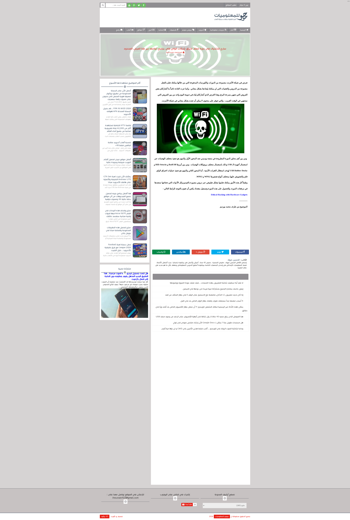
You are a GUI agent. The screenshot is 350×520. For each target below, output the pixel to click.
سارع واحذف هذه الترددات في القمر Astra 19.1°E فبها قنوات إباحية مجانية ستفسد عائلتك (118, 213)
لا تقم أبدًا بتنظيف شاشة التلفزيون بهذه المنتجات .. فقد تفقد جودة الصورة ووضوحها (206, 283)
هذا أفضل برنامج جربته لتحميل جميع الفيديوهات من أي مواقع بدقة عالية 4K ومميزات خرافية (117, 196)
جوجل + (199, 252)
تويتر (219, 252)
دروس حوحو (187, 30)
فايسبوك (173, 30)
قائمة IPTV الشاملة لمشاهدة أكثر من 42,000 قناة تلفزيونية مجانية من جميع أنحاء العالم (118, 128)
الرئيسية (243, 30)
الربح (150, 30)
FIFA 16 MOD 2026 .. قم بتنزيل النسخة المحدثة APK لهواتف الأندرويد (117, 111)
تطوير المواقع (231, 5)
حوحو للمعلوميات (222, 516)
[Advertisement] (152, 17)
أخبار (232, 30)
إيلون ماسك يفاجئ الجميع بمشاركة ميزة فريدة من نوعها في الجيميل (213, 289)
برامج (118, 30)
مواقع (140, 30)
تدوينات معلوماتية (217, 30)
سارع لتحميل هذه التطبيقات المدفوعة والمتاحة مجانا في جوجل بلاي (118, 230)
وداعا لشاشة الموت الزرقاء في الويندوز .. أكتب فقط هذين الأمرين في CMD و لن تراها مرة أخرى (202, 328)
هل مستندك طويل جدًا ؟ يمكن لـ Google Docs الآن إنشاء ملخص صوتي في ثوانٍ (208, 322)
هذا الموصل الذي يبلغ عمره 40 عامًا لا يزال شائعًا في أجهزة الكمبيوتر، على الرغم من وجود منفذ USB (199, 316)
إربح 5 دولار (244, 5)
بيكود (103, 516)
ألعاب (128, 30)
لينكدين (179, 252)
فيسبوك (239, 252)
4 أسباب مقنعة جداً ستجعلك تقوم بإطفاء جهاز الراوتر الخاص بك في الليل (211, 301)
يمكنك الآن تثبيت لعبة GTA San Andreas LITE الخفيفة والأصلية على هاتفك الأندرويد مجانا (117, 179)
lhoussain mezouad (174, 52)
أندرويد (202, 30)
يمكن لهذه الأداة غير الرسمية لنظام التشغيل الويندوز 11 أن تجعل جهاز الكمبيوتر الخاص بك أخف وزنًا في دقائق (201, 309)
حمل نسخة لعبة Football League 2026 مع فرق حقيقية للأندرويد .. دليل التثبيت (118, 247)
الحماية (161, 30)
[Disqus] (200, 371)
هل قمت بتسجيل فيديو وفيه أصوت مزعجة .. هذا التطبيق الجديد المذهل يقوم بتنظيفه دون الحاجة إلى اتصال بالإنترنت (126, 276)
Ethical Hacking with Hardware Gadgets (229, 195)
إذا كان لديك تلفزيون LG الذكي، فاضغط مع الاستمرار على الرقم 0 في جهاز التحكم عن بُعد (204, 295)
